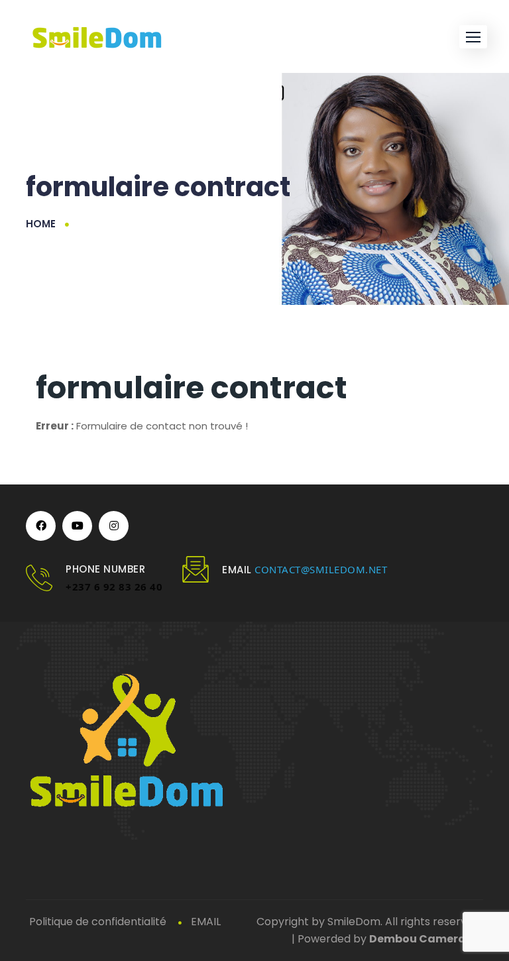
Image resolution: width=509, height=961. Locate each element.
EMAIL (206, 921)
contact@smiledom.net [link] (320, 569)
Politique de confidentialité (97, 921)
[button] (473, 36)
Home (41, 224)
